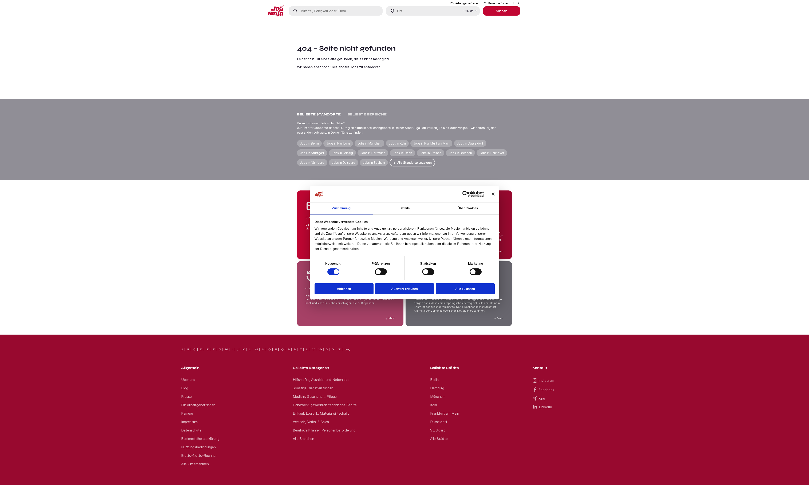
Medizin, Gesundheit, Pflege (315, 396)
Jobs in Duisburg (343, 162)
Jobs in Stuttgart (312, 153)
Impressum (189, 422)
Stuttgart (437, 430)
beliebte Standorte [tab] (319, 114)
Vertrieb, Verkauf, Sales (311, 422)
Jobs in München (369, 143)
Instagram (546, 380)
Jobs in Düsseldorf (470, 143)
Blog (184, 388)
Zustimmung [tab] (341, 208)
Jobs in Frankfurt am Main (431, 143)
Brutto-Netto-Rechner (199, 455)
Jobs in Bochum (374, 162)
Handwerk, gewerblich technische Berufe (325, 405)
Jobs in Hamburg (338, 143)
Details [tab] (404, 208)
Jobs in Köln (397, 143)
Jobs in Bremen (430, 153)
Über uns (188, 380)
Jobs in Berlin (309, 143)
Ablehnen (344, 289)
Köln (433, 405)
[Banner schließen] (493, 194)
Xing (541, 398)
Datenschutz (191, 430)
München (437, 396)
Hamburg (437, 388)
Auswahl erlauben (404, 289)
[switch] (381, 271)
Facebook (546, 390)
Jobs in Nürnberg (312, 162)
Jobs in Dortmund (372, 153)
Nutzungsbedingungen (198, 447)
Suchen (501, 11)
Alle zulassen (465, 289)
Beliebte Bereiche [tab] (367, 114)
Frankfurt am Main (444, 413)
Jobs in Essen (402, 153)
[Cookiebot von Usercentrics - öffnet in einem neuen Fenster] (465, 194)
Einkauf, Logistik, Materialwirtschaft (321, 413)
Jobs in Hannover (492, 153)
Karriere (187, 413)
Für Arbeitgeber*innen (198, 405)
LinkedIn (545, 407)
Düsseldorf (438, 422)
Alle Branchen (303, 439)
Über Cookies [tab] (468, 208)
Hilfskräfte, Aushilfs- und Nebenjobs (321, 380)
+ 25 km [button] (468, 10)
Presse (186, 396)
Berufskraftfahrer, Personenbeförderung (324, 430)
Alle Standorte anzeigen (414, 162)
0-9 (347, 349)
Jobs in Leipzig (342, 153)
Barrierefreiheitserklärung (200, 439)
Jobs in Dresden (460, 153)
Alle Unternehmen (195, 464)
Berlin (434, 380)
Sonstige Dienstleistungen (313, 388)
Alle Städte (439, 439)
